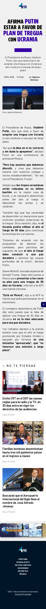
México (23, 574)
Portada (23, 559)
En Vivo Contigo (23, 565)
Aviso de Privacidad (23, 594)
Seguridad (23, 568)
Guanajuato (23, 562)
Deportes (23, 571)
